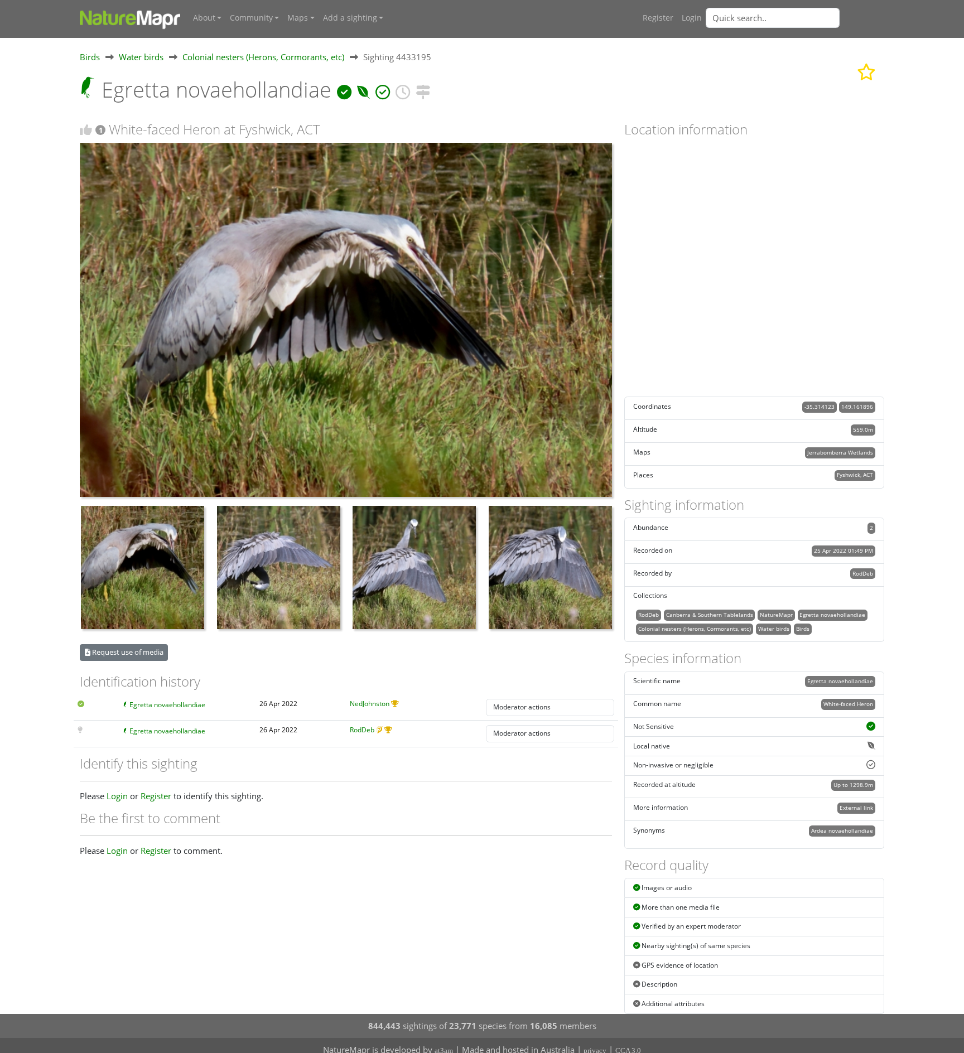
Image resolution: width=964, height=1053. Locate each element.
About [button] (204, 18)
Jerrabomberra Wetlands (840, 452)
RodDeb (362, 730)
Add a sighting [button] (350, 18)
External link (856, 808)
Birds (90, 56)
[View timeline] (403, 89)
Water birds (141, 56)
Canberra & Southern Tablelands (709, 615)
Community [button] (251, 18)
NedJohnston (369, 703)
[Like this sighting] (86, 130)
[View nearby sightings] (423, 89)
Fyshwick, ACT (855, 475)
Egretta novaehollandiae (167, 704)
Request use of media (126, 652)
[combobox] (795, 18)
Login (692, 18)
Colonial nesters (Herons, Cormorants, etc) (263, 56)
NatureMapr (776, 615)
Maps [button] (297, 18)
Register (658, 18)
